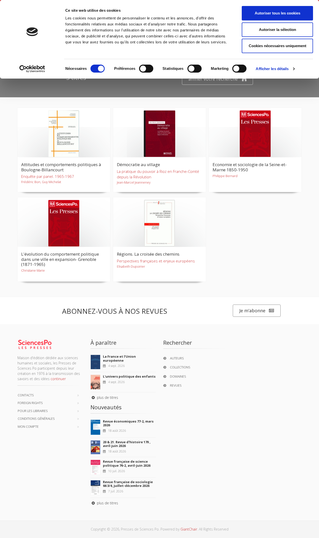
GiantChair (188, 529)
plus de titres (107, 397)
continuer (58, 378)
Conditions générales (36, 418)
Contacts (26, 395)
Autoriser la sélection (277, 29)
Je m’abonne (252, 311)
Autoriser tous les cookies (277, 13)
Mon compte (28, 426)
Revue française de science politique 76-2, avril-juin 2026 (126, 463)
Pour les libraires (33, 411)
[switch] (146, 69)
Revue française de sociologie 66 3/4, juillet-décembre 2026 (128, 484)
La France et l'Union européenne (119, 358)
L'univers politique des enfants (129, 376)
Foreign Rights (30, 403)
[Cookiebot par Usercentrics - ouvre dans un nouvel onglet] (32, 69)
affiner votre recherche (213, 79)
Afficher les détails (272, 69)
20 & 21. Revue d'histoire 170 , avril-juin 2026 (127, 444)
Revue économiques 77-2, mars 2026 (128, 423)
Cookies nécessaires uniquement (277, 46)
